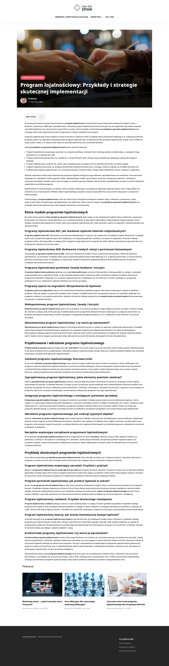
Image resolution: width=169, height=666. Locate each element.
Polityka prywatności (127, 651)
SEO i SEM (110, 17)
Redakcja (36, 608)
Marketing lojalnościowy (33, 78)
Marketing (96, 17)
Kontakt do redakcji (127, 647)
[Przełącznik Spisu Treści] (39, 117)
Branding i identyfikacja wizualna (71, 17)
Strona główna (125, 643)
